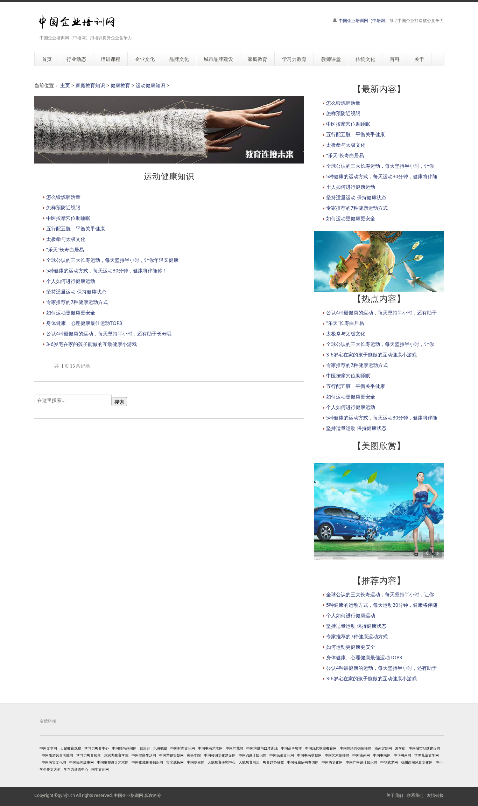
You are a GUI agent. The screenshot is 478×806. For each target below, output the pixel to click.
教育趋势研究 (273, 762)
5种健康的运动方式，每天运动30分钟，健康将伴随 (381, 176)
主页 (65, 85)
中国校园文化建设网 (220, 755)
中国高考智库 (291, 748)
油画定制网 (383, 748)
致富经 (145, 748)
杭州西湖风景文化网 (417, 762)
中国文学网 (48, 748)
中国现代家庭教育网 (321, 748)
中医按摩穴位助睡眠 (68, 218)
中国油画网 (361, 755)
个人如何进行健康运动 (70, 281)
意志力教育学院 (116, 755)
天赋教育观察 (70, 748)
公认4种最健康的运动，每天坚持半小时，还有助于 (381, 312)
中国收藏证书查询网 (302, 762)
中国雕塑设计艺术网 (112, 762)
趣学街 (400, 748)
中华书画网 (402, 755)
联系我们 (415, 795)
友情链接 (435, 795)
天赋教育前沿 (249, 762)
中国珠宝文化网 (54, 762)
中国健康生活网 (144, 755)
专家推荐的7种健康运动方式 (77, 302)
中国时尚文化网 (182, 748)
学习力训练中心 (76, 769)
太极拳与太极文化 (65, 239)
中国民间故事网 (81, 762)
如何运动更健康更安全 (70, 312)
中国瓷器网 (195, 762)
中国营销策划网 (171, 755)
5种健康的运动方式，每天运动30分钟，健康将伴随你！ (106, 270)
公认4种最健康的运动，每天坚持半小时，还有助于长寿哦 (108, 333)
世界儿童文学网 (426, 755)
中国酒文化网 (332, 762)
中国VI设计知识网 (252, 755)
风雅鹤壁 (160, 748)
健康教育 (120, 85)
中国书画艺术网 (210, 748)
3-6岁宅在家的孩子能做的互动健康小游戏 (91, 344)
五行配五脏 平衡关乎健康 (75, 228)
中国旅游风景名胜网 (57, 755)
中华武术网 (389, 762)
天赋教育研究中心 (222, 762)
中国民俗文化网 (281, 755)
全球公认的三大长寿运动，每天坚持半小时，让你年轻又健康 (112, 260)
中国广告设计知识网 (361, 762)
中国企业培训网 (128, 795)
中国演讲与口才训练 (262, 748)
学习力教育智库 (88, 755)
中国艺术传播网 (337, 755)
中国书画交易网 (309, 755)
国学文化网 (100, 769)
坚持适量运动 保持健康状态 (76, 291)
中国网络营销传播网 (355, 748)
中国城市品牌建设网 (424, 748)
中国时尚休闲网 (124, 748)
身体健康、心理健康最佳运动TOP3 (84, 323)
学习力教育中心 (96, 748)
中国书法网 (382, 755)
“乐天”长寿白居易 (65, 249)
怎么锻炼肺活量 (63, 197)
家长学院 (194, 755)
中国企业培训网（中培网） (364, 20)
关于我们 (394, 795)
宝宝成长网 (175, 762)
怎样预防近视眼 (63, 207)
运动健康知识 (150, 85)
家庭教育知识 (90, 85)
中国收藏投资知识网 (147, 762)
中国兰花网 (234, 748)
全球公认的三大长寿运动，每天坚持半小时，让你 (380, 165)
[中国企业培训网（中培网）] (76, 22)
